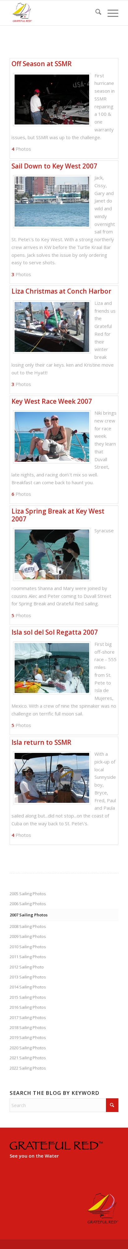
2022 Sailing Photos (28, 1068)
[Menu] (109, 12)
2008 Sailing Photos (28, 926)
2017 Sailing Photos (28, 1017)
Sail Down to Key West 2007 (54, 166)
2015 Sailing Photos (28, 997)
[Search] (95, 12)
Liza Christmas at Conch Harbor (61, 291)
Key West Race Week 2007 (51, 401)
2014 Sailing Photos (28, 987)
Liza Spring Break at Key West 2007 (57, 515)
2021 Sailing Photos (28, 1058)
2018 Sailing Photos (28, 1027)
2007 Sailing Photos (29, 915)
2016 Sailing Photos (28, 1007)
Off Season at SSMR (41, 63)
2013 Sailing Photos (28, 977)
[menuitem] (95, 12)
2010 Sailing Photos (28, 946)
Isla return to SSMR (41, 742)
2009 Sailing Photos (28, 936)
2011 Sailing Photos (28, 956)
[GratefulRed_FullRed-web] (53, 12)
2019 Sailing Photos (28, 1037)
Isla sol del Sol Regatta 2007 (54, 632)
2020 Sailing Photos (28, 1048)
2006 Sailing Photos (28, 903)
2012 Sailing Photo (27, 967)
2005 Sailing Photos (28, 893)
